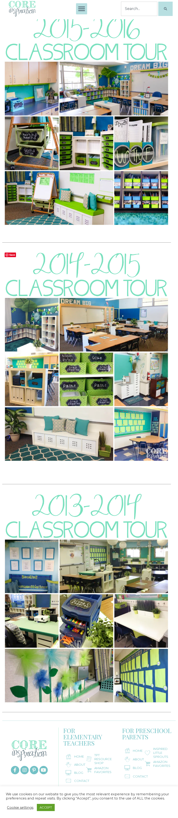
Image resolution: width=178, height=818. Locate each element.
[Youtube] (43, 770)
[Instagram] (24, 770)
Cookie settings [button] (20, 808)
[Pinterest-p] (34, 770)
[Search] (165, 9)
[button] (81, 8)
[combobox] (139, 9)
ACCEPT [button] (46, 807)
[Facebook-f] (15, 770)
